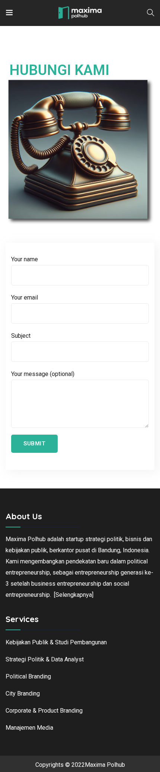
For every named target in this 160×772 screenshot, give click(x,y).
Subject (21, 335)
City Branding (23, 693)
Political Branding (28, 676)
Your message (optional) (42, 373)
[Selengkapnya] (73, 594)
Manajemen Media (29, 727)
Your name (24, 259)
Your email (24, 297)
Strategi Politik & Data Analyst (45, 659)
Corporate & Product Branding (44, 710)
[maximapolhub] (79, 12)
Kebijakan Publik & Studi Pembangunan (56, 642)
